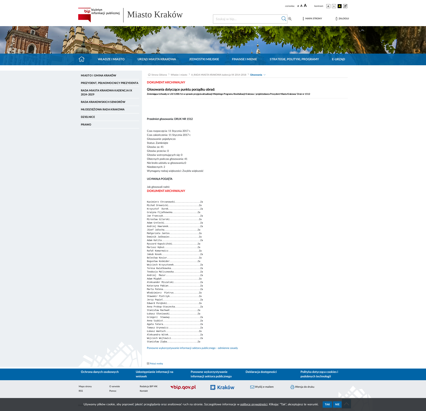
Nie (337, 404)
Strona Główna (159, 75)
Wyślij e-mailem (264, 387)
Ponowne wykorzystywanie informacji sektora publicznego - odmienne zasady (192, 348)
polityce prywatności (253, 404)
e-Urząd (338, 59)
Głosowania (256, 75)
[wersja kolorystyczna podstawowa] (328, 6)
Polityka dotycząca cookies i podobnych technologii (319, 374)
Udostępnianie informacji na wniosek (154, 374)
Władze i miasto (111, 59)
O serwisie (114, 386)
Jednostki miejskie (204, 59)
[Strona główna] (83, 59)
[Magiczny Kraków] (227, 389)
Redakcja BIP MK (148, 386)
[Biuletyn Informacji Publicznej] (187, 389)
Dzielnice (88, 117)
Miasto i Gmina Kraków (98, 75)
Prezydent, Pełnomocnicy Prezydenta (109, 83)
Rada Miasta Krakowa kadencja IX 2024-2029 (106, 92)
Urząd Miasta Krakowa (157, 59)
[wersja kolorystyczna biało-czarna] (333, 6)
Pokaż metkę (156, 364)
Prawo (86, 124)
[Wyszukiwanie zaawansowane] (290, 19)
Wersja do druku (304, 387)
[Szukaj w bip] (284, 18)
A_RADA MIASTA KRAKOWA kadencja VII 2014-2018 (218, 75)
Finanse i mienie (244, 59)
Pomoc (112, 391)
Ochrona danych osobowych (100, 372)
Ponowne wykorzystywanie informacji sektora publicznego (211, 374)
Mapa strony (85, 386)
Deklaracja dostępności (261, 372)
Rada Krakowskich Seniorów (103, 102)
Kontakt (144, 391)
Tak (327, 404)
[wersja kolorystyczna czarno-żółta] (339, 6)
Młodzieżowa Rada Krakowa (103, 109)
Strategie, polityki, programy (294, 59)
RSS (81, 391)
